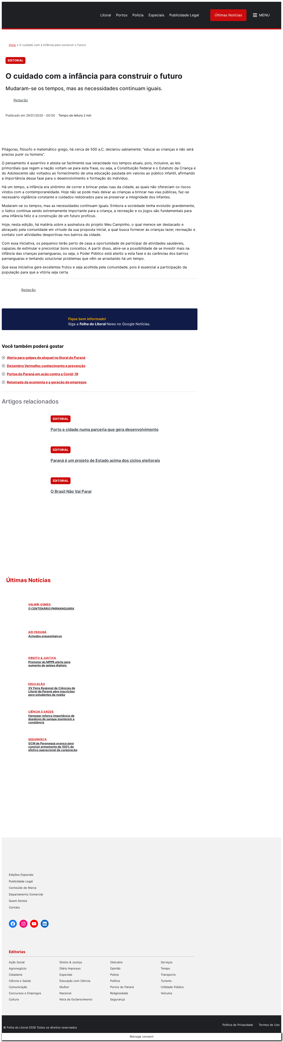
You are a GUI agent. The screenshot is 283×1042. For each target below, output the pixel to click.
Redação (20, 100)
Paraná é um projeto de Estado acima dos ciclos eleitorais (105, 460)
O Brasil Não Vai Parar (71, 491)
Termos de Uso (269, 1025)
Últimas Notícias (228, 15)
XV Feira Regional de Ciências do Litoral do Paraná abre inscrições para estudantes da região (51, 691)
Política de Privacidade (237, 1025)
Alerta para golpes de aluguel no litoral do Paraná (46, 358)
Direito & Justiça (42, 658)
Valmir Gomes (39, 604)
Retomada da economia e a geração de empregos (46, 382)
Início (12, 45)
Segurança (37, 739)
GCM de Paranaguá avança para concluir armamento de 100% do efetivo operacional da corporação (52, 747)
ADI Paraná (37, 632)
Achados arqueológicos (45, 636)
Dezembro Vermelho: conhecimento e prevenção (46, 366)
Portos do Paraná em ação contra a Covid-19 (42, 374)
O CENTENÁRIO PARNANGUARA (51, 608)
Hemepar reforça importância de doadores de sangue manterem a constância (51, 719)
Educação (36, 684)
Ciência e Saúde (41, 711)
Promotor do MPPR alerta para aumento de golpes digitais (49, 663)
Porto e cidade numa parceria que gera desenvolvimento (105, 429)
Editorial (15, 60)
